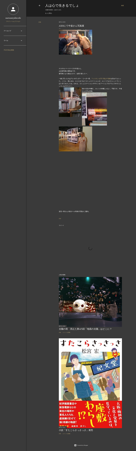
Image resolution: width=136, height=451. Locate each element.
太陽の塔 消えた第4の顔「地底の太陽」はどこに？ (85, 328)
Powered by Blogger (82, 445)
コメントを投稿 (66, 332)
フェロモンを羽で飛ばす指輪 (101, 78)
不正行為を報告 (9, 50)
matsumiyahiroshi (13, 17)
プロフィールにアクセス (13, 21)
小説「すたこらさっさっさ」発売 (76, 430)
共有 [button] (39, 22)
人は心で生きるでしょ (62, 5)
